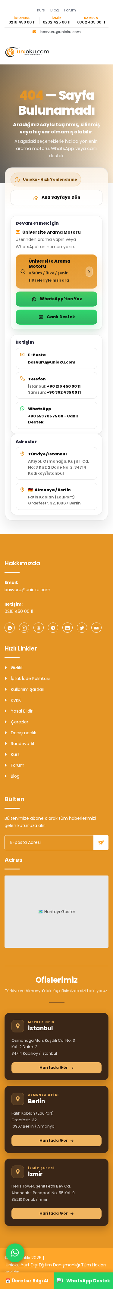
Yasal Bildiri (21, 711)
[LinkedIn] (67, 628)
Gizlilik (16, 668)
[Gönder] (100, 842)
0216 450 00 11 (22, 22)
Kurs (41, 10)
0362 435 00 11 (91, 22)
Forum (70, 10)
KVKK (15, 700)
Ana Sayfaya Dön (61, 197)
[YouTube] (38, 628)
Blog (54, 10)
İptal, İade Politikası (30, 679)
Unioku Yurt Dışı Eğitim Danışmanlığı (43, 1265)
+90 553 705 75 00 (45, 416)
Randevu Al (22, 744)
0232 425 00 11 (57, 22)
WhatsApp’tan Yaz (61, 299)
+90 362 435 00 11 (64, 392)
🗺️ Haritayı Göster (56, 912)
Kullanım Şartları (27, 689)
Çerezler (19, 722)
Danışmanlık (23, 733)
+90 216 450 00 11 (63, 386)
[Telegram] (53, 628)
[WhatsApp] (10, 628)
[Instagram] (24, 628)
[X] (82, 628)
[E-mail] (96, 628)
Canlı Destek (61, 317)
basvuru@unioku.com (60, 32)
